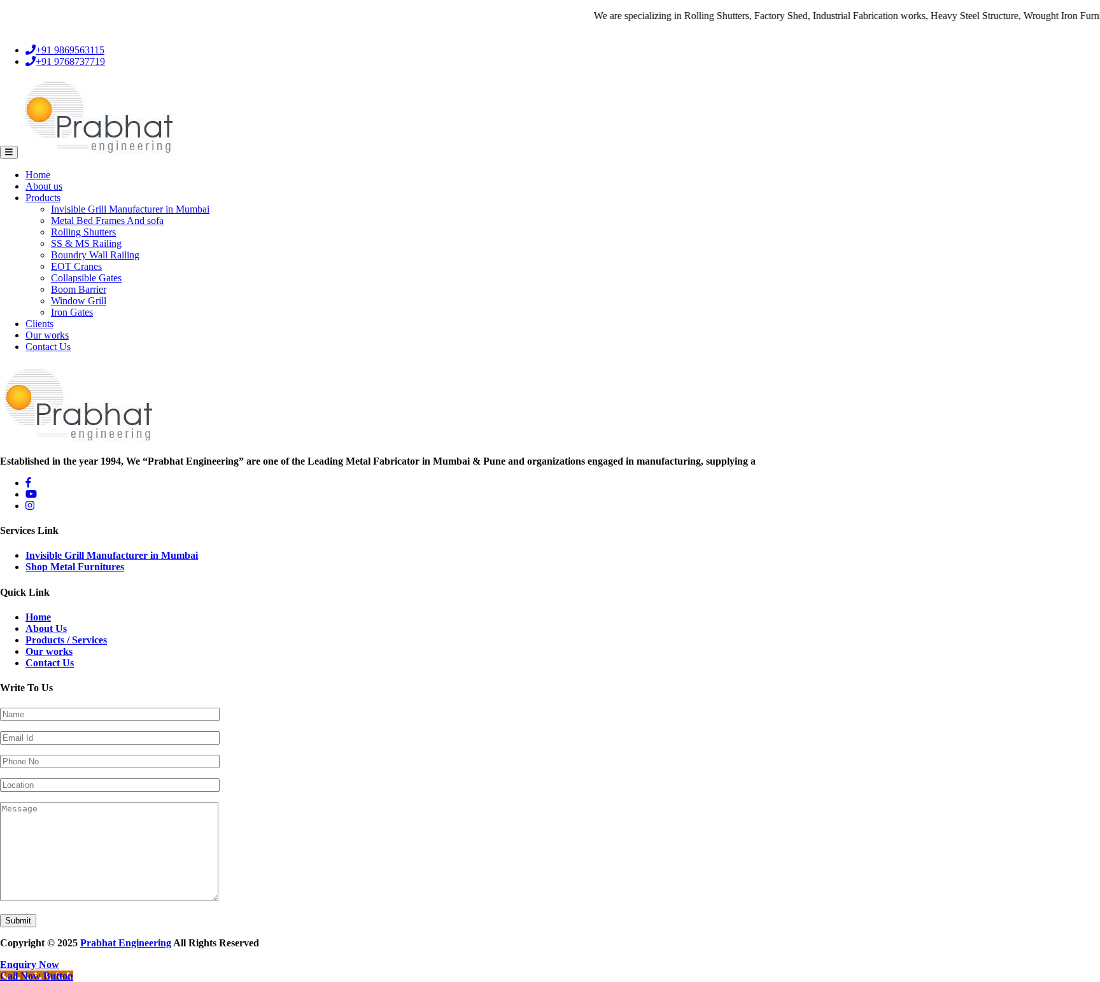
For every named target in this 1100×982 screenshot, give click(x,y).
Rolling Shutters (83, 232)
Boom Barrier (78, 289)
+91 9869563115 (70, 50)
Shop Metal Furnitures (74, 566)
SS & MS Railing (86, 243)
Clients (39, 323)
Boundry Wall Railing (95, 254)
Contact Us (48, 346)
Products (42, 197)
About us (43, 186)
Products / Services (66, 640)
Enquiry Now (29, 964)
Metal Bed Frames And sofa (107, 220)
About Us (46, 628)
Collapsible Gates (86, 277)
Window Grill (78, 300)
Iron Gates (72, 312)
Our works (47, 335)
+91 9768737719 (70, 61)
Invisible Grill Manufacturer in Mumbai (130, 209)
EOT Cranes (76, 266)
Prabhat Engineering (125, 942)
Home (37, 174)
